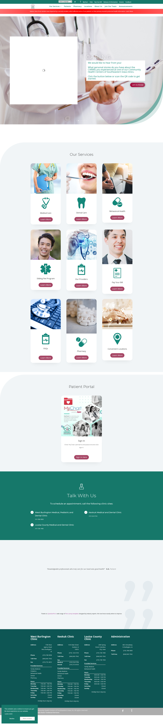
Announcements (125, 6)
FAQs (91, 2)
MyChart (85, 2)
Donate (121, 2)
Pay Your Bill (98, 2)
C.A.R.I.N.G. (99, 56)
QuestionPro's (52, 614)
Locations (88, 6)
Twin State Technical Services (48, 712)
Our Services (54, 6)
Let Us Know (137, 85)
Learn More (45, 219)
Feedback (128, 2)
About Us (98, 6)
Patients (67, 6)
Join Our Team (110, 6)
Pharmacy (77, 6)
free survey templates (72, 614)
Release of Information (111, 2)
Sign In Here (81, 457)
